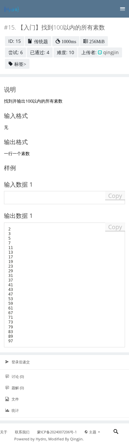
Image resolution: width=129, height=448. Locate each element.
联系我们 (22, 432)
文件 (15, 399)
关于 (3, 432)
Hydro (41, 439)
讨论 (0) (17, 376)
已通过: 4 (39, 52)
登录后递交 (20, 361)
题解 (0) (17, 387)
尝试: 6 (15, 52)
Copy (115, 196)
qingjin (111, 52)
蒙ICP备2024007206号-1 (57, 432)
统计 (15, 410)
